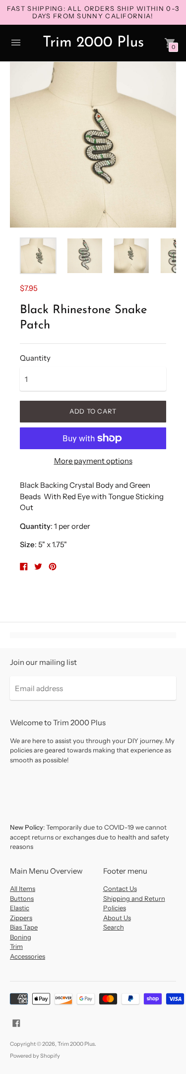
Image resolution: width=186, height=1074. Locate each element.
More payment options (93, 461)
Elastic (19, 908)
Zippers (21, 918)
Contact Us (120, 888)
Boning (20, 937)
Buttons (22, 898)
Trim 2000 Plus (76, 1043)
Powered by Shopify (35, 1055)
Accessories (27, 956)
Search (113, 927)
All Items (22, 888)
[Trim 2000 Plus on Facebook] (16, 1022)
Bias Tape (24, 927)
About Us (117, 918)
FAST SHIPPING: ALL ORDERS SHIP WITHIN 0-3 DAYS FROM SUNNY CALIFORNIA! (93, 12)
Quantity (35, 358)
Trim (16, 946)
